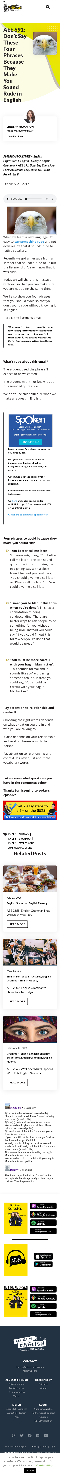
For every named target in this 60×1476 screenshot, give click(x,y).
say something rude (29, 242)
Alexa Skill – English (16, 1412)
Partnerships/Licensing (43, 1412)
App (17, 1416)
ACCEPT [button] (30, 1470)
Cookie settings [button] (45, 1465)
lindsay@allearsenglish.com (30, 1367)
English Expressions (21, 843)
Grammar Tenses (17, 1053)
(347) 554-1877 (30, 1371)
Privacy (35, 1446)
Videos (16, 1395)
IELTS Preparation (43, 1420)
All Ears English (17, 1379)
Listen (16, 1404)
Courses (43, 1416)
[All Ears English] (30, 1343)
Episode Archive (17, 1383)
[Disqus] (30, 1143)
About (43, 1404)
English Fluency (29, 161)
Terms (44, 1446)
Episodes (43, 1383)
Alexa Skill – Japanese (16, 1408)
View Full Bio (14, 136)
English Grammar (19, 838)
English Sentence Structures (24, 976)
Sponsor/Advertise (43, 1408)
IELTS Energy (43, 1379)
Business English (17, 1391)
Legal (52, 1446)
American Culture (16, 156)
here (14, 500)
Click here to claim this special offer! (28, 514)
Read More (17, 924)
